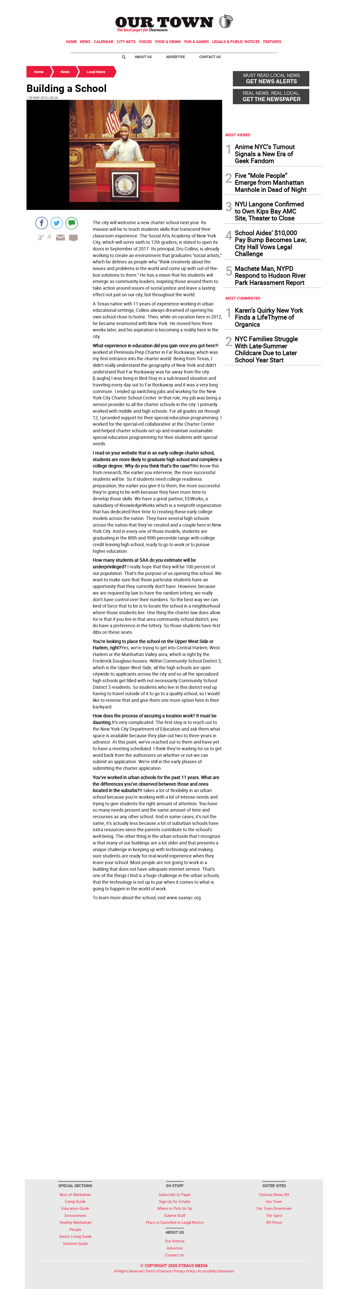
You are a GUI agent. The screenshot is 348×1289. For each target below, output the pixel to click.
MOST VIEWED (237, 134)
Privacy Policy (184, 1271)
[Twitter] (56, 223)
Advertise (175, 56)
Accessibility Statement (216, 1271)
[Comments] (71, 223)
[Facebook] (41, 223)
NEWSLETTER (280, 6)
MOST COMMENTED (242, 298)
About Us (143, 56)
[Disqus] (124, 972)
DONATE (309, 6)
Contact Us (210, 56)
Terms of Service (158, 1271)
